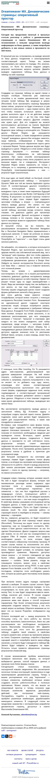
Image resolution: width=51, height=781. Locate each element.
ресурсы (40, 750)
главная (4, 22)
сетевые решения (14, 754)
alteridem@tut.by (29, 714)
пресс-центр (31, 759)
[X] (6, 736)
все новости (12, 750)
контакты (18, 759)
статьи (11, 22)
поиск (42, 754)
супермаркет (31, 754)
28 (23, 22)
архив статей (27, 750)
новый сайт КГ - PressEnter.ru (25, 763)
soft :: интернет (8, 730)
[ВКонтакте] (3, 736)
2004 (18, 22)
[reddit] (10, 736)
